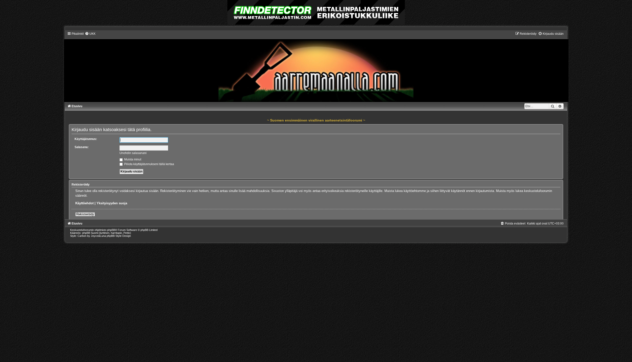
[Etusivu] (316, 67)
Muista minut (132, 159)
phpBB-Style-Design (119, 235)
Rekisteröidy (85, 214)
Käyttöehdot (84, 203)
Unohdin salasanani (133, 153)
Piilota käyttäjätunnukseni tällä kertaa (148, 164)
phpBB (111, 229)
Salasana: (82, 147)
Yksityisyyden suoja (112, 203)
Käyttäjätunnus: (86, 139)
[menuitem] (90, 33)
